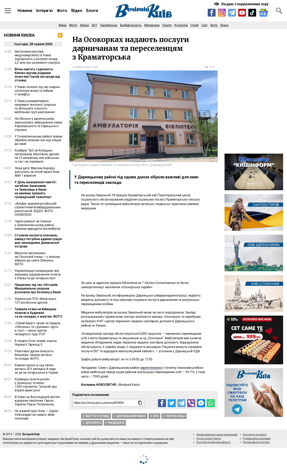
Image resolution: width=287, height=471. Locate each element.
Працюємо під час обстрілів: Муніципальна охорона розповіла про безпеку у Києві (38, 288)
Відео (76, 10)
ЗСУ (94, 25)
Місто (73, 25)
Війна (62, 25)
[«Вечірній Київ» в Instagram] (222, 13)
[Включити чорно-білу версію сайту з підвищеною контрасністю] (241, 4)
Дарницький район (131, 416)
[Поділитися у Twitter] (172, 403)
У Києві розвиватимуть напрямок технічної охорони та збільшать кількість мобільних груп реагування (35, 106)
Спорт (194, 25)
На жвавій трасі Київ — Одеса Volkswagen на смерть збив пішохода (36, 414)
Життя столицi (97, 416)
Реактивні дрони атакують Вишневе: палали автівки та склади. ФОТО (34, 354)
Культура (181, 25)
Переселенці (175, 416)
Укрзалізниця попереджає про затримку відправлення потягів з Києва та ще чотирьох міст (38, 274)
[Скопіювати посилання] (140, 403)
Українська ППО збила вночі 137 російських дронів (35, 300)
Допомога (93, 422)
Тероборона (108, 25)
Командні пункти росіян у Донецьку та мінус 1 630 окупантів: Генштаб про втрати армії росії (36, 384)
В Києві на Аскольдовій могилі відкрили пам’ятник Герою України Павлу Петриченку (37, 400)
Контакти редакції (254, 434)
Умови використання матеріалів (216, 434)
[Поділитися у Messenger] (201, 403)
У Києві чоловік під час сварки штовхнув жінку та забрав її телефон (37, 90)
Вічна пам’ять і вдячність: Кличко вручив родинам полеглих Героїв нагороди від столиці (37, 74)
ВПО (156, 416)
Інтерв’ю (44, 10)
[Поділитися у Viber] (191, 403)
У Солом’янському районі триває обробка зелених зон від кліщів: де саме (38, 140)
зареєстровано (151, 368)
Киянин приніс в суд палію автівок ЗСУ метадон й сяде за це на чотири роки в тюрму (36, 368)
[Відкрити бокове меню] (8, 11)
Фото (62, 10)
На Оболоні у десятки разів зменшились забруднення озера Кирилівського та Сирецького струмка (38, 124)
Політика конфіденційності (213, 442)
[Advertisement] (143, 245)
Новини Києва (19, 35)
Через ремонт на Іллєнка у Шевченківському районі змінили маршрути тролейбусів (38, 225)
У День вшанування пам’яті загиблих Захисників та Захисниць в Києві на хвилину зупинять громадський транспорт (35, 189)
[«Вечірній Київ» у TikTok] (252, 13)
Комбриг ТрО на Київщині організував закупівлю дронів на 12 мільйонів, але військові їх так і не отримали (37, 156)
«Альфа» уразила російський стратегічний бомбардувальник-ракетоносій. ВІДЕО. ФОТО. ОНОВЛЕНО (38, 209)
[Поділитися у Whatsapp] (211, 403)
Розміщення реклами (256, 438)
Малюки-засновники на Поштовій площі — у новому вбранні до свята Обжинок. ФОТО (37, 258)
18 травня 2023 (81, 67)
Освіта (167, 25)
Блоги (92, 10)
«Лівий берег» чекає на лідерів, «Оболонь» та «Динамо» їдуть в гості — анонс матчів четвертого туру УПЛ (38, 328)
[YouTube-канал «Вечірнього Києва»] (242, 13)
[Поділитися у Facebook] (162, 403)
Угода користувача (208, 438)
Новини (25, 10)
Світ (204, 25)
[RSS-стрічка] (60, 35)
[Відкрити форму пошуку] (279, 11)
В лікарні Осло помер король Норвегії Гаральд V (36, 342)
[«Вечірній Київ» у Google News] (263, 13)
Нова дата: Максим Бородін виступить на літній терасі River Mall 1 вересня (37, 171)
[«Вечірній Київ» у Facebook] (212, 13)
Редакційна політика (256, 442)
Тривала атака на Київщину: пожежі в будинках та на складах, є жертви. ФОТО (38, 312)
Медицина (152, 25)
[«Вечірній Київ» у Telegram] (232, 13)
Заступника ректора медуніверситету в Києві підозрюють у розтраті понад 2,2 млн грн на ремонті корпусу (37, 57)
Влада (84, 25)
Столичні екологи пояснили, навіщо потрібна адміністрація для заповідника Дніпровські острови (38, 240)
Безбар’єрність (131, 25)
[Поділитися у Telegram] (181, 403)
